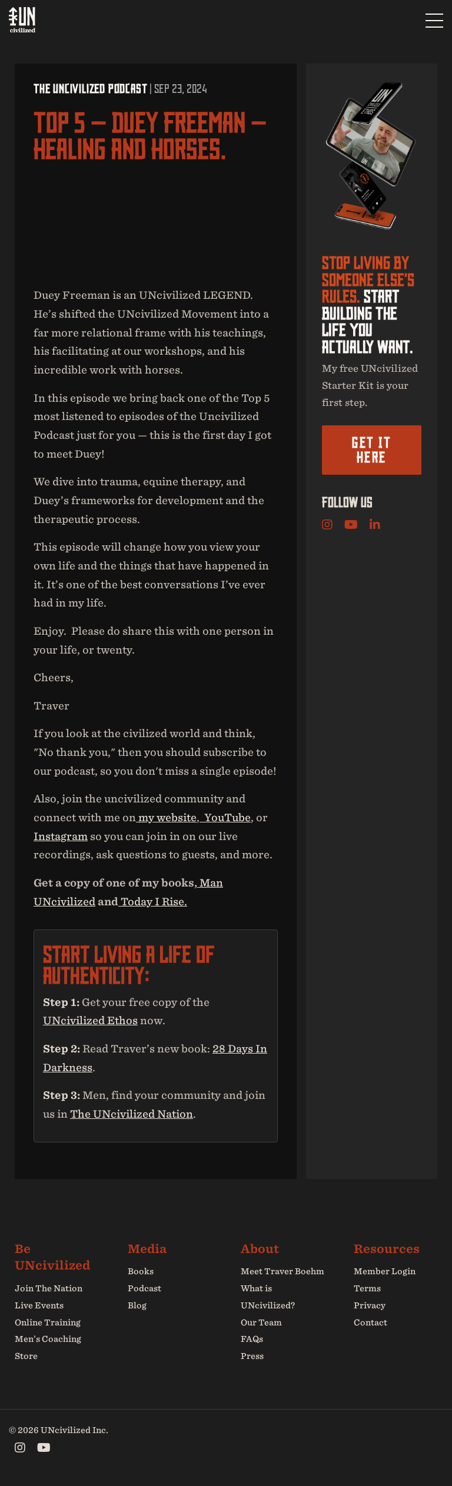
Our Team (261, 1322)
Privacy (369, 1305)
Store (26, 1356)
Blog (137, 1305)
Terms (367, 1288)
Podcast (144, 1288)
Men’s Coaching (48, 1339)
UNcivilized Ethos (90, 1020)
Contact (370, 1322)
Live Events (39, 1305)
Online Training (48, 1322)
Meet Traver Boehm (282, 1271)
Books (141, 1271)
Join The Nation (48, 1288)
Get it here (371, 450)
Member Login (385, 1271)
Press (252, 1356)
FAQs (252, 1339)
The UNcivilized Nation (131, 1114)
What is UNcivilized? (268, 1297)
